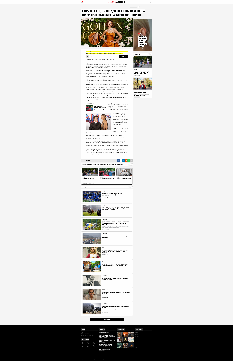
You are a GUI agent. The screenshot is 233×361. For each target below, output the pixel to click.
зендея (83, 164)
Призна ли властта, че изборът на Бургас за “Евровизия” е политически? (107, 332)
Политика (137, 336)
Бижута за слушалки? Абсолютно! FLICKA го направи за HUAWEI (143, 41)
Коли (136, 347)
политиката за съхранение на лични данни (104, 59)
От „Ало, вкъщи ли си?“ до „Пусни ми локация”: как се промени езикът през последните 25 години (142, 73)
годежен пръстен (104, 164)
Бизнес (136, 338)
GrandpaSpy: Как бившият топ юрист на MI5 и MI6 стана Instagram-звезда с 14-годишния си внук (115, 264)
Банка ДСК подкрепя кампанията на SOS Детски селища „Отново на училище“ (141, 95)
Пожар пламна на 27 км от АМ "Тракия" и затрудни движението (115, 236)
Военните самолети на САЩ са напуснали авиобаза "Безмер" (115, 306)
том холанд (88, 164)
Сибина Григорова (85, 333)
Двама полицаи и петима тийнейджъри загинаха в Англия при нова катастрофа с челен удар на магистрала (115, 223)
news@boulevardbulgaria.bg (87, 336)
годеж (98, 164)
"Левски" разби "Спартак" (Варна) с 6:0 (112, 194)
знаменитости (120, 164)
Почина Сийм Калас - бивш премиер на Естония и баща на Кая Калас (115, 278)
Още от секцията (107, 319)
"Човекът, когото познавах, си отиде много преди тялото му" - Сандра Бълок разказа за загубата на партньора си (107, 336)
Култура (136, 345)
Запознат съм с (100, 59)
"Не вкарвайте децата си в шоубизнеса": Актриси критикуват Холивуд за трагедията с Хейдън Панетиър (115, 251)
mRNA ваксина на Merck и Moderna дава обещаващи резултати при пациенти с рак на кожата (107, 341)
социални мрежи (112, 164)
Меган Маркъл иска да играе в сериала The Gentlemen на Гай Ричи (116, 292)
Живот (136, 334)
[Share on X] (121, 160)
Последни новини (86, 187)
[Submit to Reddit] (126, 160)
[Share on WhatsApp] (128, 160)
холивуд (94, 164)
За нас (83, 329)
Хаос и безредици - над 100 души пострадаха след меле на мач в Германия (115, 208)
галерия (136, 332)
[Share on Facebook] (118, 160)
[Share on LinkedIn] (123, 160)
